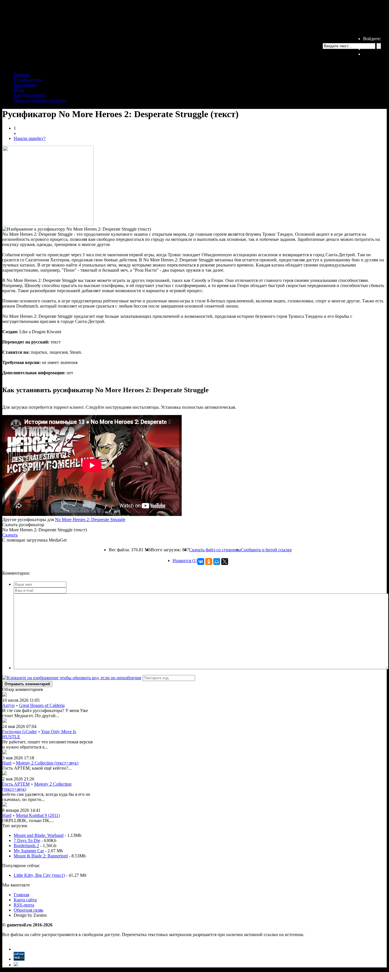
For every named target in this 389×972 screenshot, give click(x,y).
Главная (21, 74)
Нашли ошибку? (30, 138)
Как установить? (30, 95)
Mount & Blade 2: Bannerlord (41, 855)
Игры (19, 90)
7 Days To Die (27, 840)
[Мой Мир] (216, 561)
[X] (224, 561)
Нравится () (185, 560)
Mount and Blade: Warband (39, 835)
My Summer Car (29, 850)
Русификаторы (28, 79)
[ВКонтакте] (200, 561)
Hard (6, 762)
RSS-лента (24, 904)
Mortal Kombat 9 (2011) (38, 815)
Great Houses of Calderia (42, 705)
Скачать (10, 534)
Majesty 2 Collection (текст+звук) (47, 762)
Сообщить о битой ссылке (266, 549)
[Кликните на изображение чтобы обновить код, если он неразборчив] (71, 677)
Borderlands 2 (26, 845)
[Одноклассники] (208, 561)
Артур (8, 705)
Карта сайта (25, 899)
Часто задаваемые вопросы (40, 100)
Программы (25, 84)
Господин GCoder (19, 731)
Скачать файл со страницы (215, 549)
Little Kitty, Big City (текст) (39, 875)
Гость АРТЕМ (16, 784)
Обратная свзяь (28, 910)
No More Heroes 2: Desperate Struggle (90, 519)
